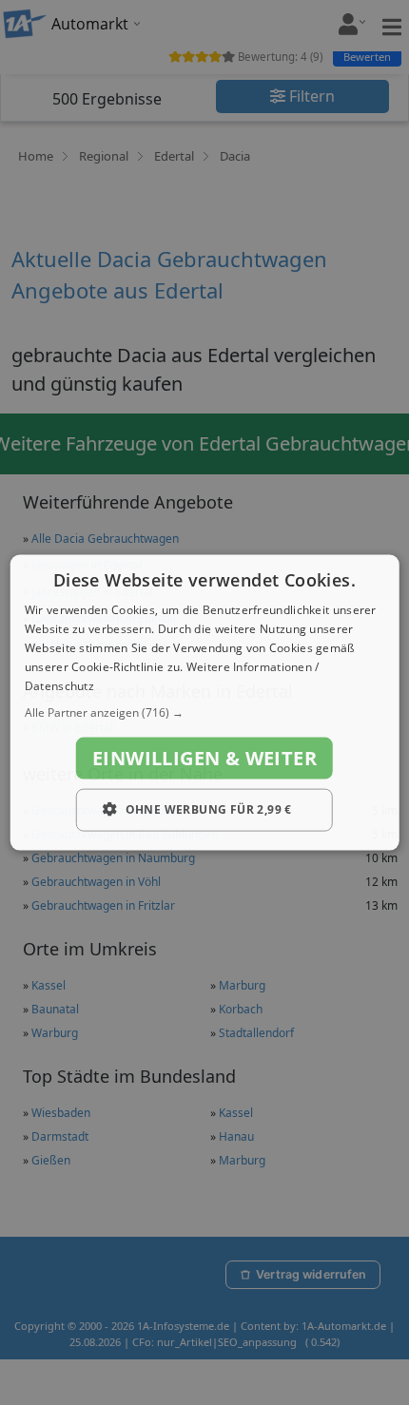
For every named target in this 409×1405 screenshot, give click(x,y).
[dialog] (204, 703)
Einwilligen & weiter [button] (204, 758)
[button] (205, 713)
